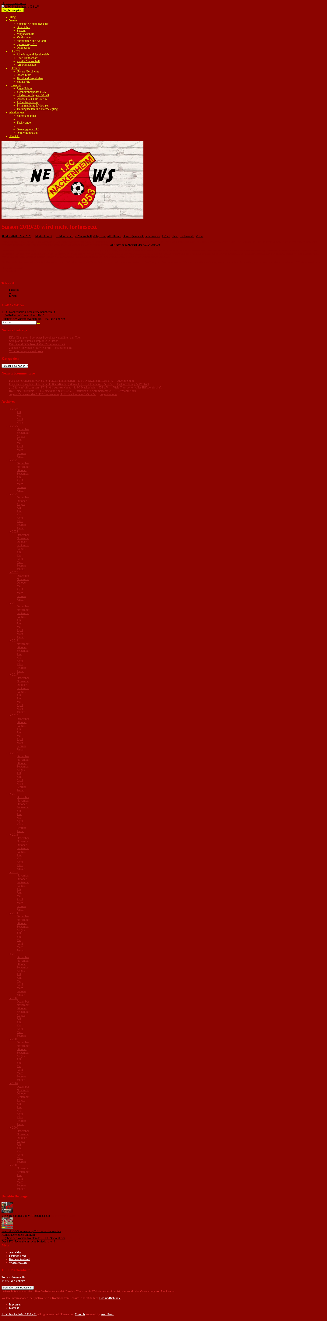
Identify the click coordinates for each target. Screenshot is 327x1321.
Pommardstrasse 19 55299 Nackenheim (13, 1279)
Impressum (15, 1304)
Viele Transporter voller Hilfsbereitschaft (137, 387)
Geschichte (23, 27)
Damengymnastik (133, 236)
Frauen (15, 68)
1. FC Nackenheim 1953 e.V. (19, 1314)
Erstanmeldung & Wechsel (32, 105)
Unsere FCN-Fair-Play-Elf (32, 98)
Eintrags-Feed (17, 1255)
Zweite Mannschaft (28, 61)
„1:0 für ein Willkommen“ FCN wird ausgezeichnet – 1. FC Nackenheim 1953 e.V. (59, 387)
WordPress (107, 1314)
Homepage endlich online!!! (18, 1234)
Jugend (16, 85)
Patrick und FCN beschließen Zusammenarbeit (37, 344)
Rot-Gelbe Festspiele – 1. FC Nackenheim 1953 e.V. (40, 390)
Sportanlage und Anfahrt (31, 40)
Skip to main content (14, 3)
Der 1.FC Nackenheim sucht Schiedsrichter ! (28, 1241)
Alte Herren (114, 236)
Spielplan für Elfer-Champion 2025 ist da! (34, 341)
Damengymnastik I (28, 129)
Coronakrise (32, 312)
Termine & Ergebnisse (30, 78)
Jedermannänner (26, 115)
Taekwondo (24, 122)
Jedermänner (152, 236)
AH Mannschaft (26, 64)
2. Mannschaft (83, 236)
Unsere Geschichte (28, 71)
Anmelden (15, 1252)
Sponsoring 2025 (27, 44)
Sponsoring (23, 81)
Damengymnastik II (28, 132)
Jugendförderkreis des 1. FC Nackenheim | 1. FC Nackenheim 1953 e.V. (52, 394)
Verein (13, 20)
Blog (12, 17)
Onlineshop (23, 47)
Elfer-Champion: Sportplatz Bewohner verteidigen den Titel (44, 337)
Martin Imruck (43, 236)
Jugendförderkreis (27, 102)
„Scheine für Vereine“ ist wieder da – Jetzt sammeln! (40, 347)
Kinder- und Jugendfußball (33, 95)
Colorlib (80, 1314)
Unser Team (24, 74)
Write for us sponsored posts (26, 351)
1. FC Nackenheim (13, 312)
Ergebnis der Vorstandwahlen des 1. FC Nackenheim (33, 1238)
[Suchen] (38, 323)
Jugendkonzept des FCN (31, 91)
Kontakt (14, 136)
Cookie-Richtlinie (110, 1298)
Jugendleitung (25, 88)
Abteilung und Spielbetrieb (33, 54)
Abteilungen (16, 112)
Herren (15, 51)
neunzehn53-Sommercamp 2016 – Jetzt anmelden (106, 390)
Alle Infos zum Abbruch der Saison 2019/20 (135, 245)
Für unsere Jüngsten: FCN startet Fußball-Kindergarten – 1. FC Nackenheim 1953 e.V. (61, 380)
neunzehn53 (47, 312)
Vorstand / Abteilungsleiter (32, 23)
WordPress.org (18, 1262)
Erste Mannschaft (27, 57)
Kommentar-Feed (19, 1259)
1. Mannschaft (64, 236)
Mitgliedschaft (25, 34)
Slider (175, 236)
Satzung (21, 30)
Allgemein (99, 236)
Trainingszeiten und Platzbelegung (37, 109)
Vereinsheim (24, 37)
